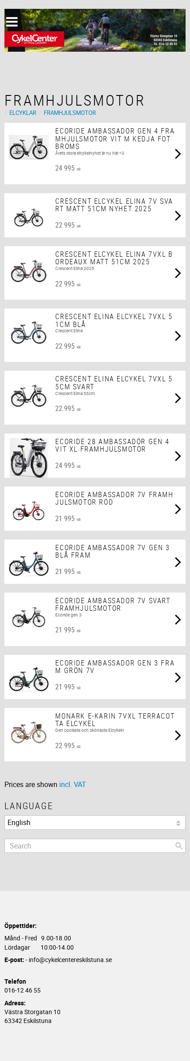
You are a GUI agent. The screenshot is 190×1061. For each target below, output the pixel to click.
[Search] (179, 845)
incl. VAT (72, 784)
